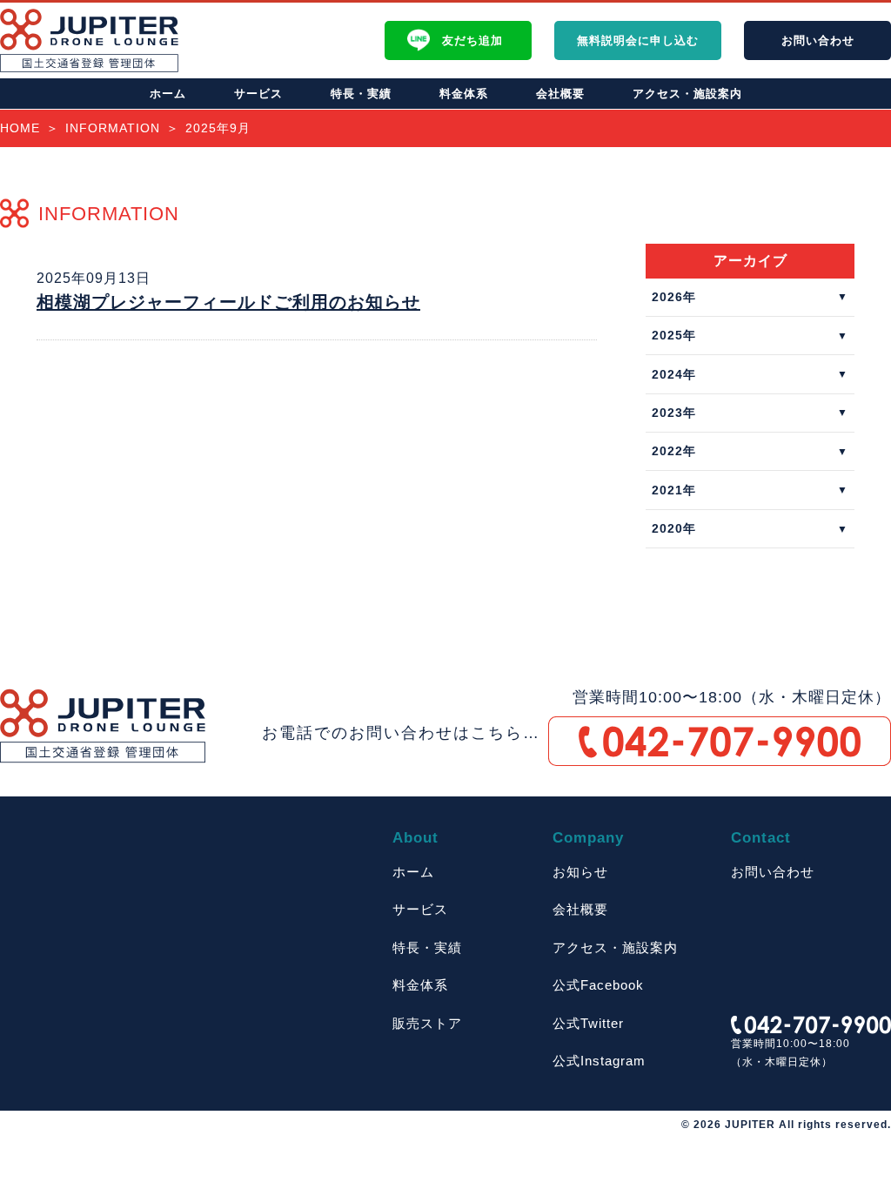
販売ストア (427, 1023)
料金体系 (463, 93)
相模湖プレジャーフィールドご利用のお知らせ (228, 302)
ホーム (168, 93)
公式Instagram (599, 1060)
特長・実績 (361, 93)
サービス (258, 93)
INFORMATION (112, 128)
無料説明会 (638, 40)
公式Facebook (598, 984)
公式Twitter (588, 1023)
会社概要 (560, 93)
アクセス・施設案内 (687, 93)
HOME (20, 128)
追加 (472, 40)
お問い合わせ (772, 871)
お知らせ (580, 871)
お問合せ (817, 40)
